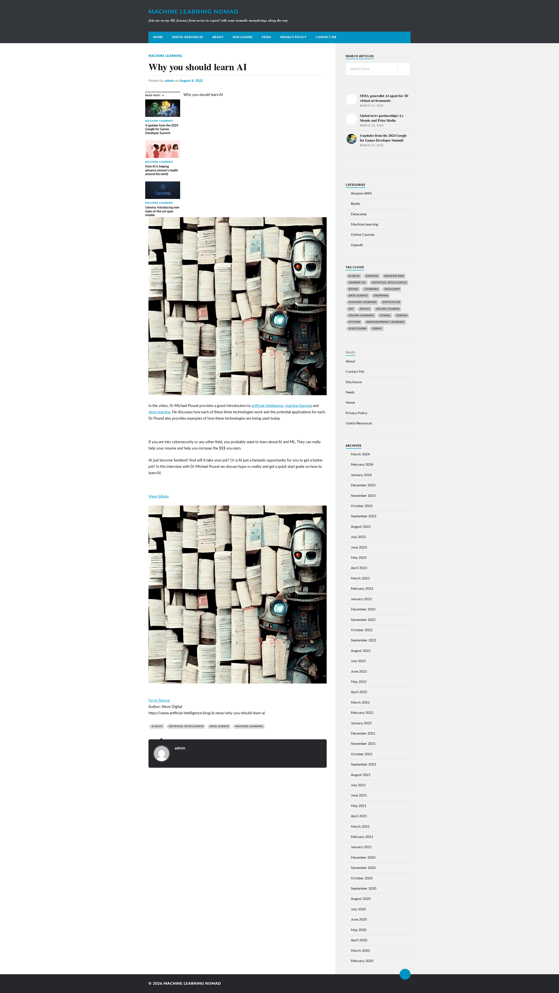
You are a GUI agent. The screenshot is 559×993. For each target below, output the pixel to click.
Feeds (266, 37)
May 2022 (358, 682)
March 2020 (360, 950)
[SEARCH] (404, 69)
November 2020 (363, 868)
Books (355, 203)
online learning (361, 315)
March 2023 (360, 578)
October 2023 (362, 506)
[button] (237, 497)
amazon (372, 276)
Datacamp (359, 214)
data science (219, 726)
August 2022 (361, 651)
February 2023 (362, 588)
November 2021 (363, 743)
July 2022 (358, 661)
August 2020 (361, 899)
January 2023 (361, 599)
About (218, 37)
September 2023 (363, 516)
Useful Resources (187, 37)
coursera (371, 289)
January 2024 (361, 475)
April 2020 (359, 940)
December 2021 (363, 733)
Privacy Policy (293, 37)
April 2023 (359, 568)
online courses (388, 309)
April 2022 (359, 692)
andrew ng (357, 282)
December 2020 (363, 857)
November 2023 (363, 495)
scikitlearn (357, 328)
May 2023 (358, 557)
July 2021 (358, 785)
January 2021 (361, 847)
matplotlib (391, 302)
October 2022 (362, 630)
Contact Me (326, 37)
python (355, 322)
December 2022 (363, 609)
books (353, 289)
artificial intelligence (267, 406)
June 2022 (359, 671)
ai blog (157, 726)
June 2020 (359, 919)
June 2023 (359, 547)
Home (158, 37)
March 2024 (360, 454)
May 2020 (358, 930)
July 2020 (358, 909)
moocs (365, 309)
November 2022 (363, 620)
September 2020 (363, 888)
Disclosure (243, 37)
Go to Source (159, 700)
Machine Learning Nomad (193, 12)
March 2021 (360, 826)
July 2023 (358, 537)
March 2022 (360, 702)
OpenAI (357, 245)
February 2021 (362, 837)
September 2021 (363, 764)
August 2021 (361, 775)
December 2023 (363, 485)
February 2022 (362, 712)
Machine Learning (165, 56)
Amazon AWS (361, 193)
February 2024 (362, 464)
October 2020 (362, 878)
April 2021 (359, 816)
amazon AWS (394, 276)
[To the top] (405, 974)
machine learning (298, 406)
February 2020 (362, 961)
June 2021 (359, 795)
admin (169, 80)
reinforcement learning (385, 322)
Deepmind (381, 295)
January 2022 (361, 723)
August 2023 (361, 526)
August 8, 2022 (191, 80)
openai (385, 315)
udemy (377, 328)
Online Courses (362, 234)
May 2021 (358, 806)
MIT (351, 309)
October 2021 (362, 754)
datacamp (392, 289)
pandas (401, 315)
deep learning (159, 412)
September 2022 (363, 640)
